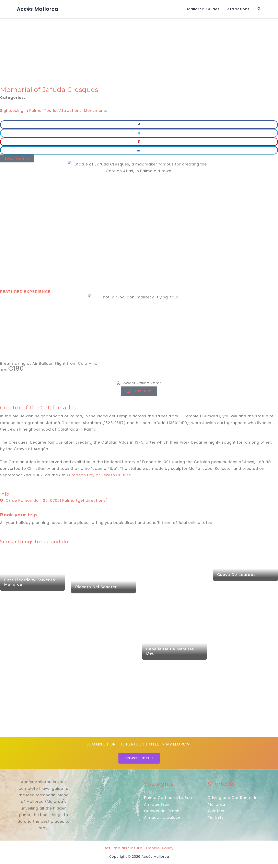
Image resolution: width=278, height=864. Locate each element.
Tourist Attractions (63, 110)
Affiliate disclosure (123, 848)
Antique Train (157, 804)
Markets (216, 817)
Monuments (95, 110)
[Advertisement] (122, 48)
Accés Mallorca (37, 9)
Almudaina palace (162, 817)
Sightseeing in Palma (21, 110)
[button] (259, 9)
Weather (216, 810)
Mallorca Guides (203, 9)
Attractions (238, 9)
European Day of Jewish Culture (99, 475)
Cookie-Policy (160, 848)
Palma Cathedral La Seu (168, 797)
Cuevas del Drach (161, 810)
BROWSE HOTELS (139, 758)
